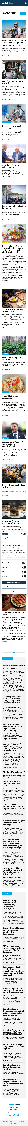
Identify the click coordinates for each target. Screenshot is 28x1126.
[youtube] (10, 1115)
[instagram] (18, 1115)
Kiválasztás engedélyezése (14, 586)
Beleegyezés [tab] (5, 538)
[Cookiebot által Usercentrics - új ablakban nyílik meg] (20, 534)
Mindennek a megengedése (14, 582)
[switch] (24, 567)
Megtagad (14, 591)
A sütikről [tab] (23, 538)
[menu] (25, 3)
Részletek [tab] (14, 538)
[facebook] (14, 1115)
